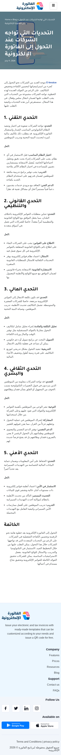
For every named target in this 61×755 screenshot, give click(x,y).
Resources (53, 667)
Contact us (53, 684)
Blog (15, 20)
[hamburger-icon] (53, 6)
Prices (55, 661)
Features (54, 655)
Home (8, 20)
